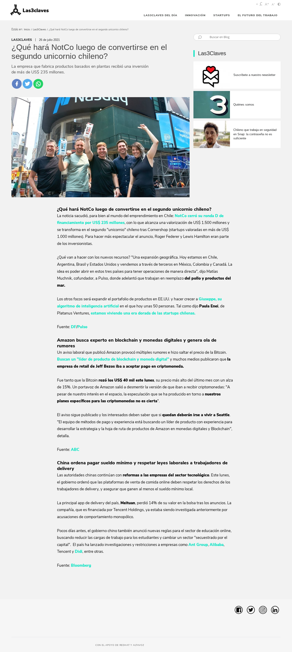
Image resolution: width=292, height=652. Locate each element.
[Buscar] (261, 4)
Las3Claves (39, 29)
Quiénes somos (243, 104)
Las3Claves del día (160, 15)
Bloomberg (81, 565)
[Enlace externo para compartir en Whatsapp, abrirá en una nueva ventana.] (38, 84)
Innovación (195, 15)
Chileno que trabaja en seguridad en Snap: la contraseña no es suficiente (254, 134)
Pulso (82, 327)
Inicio (27, 29)
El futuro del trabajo (258, 15)
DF (73, 327)
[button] (270, 587)
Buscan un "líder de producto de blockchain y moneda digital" (113, 359)
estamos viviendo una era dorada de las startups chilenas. (143, 313)
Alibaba (217, 545)
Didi (78, 551)
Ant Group (198, 545)
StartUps (221, 15)
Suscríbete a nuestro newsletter (254, 75)
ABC (75, 450)
